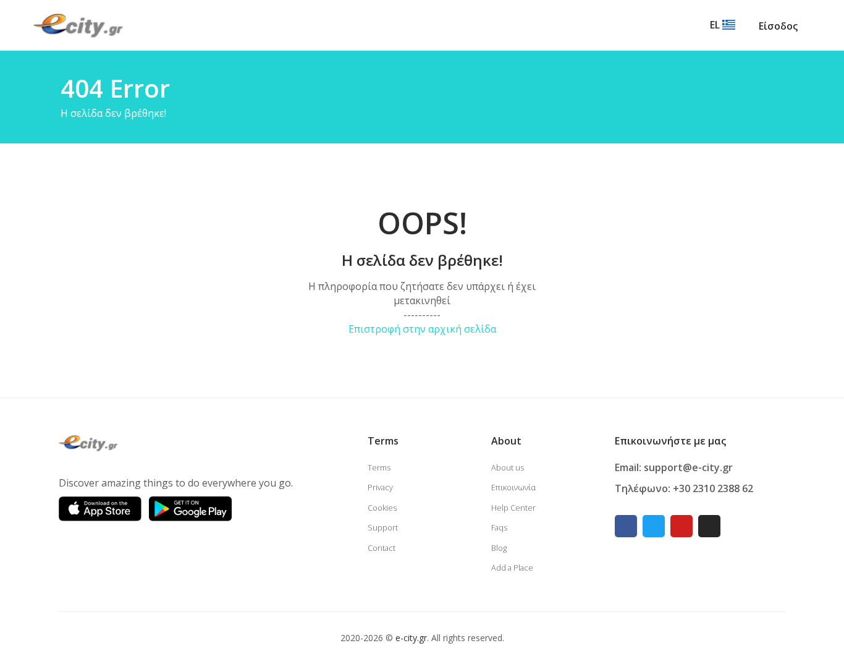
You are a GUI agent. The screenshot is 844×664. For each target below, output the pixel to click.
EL (716, 25)
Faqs (499, 527)
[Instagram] (709, 526)
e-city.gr (411, 638)
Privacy (380, 487)
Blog (499, 547)
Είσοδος (778, 26)
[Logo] (78, 25)
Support (383, 527)
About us (507, 467)
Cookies (382, 507)
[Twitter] (654, 526)
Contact (381, 547)
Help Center (513, 507)
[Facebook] (626, 526)
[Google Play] (190, 508)
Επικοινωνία (513, 487)
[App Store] (100, 508)
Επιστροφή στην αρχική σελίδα (422, 329)
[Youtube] (681, 526)
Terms (379, 467)
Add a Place (512, 567)
